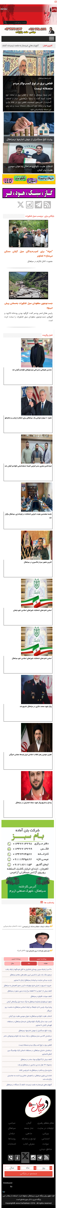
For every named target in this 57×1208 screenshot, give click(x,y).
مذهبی (29, 1134)
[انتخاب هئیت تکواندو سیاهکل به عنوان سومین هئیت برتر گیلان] (28, 158)
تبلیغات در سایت (46, 1128)
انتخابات (12, 1144)
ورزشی (46, 1134)
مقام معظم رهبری (45, 1123)
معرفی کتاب (28, 1144)
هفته (46, 963)
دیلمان (12, 1134)
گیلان (28, 1123)
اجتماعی (46, 1139)
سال (12, 963)
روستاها (12, 1139)
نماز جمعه (28, 1128)
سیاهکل (12, 1128)
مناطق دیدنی (45, 1149)
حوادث (45, 1144)
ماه (29, 963)
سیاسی (11, 1123)
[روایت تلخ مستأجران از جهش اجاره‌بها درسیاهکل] (29, 127)
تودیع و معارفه (29, 1139)
